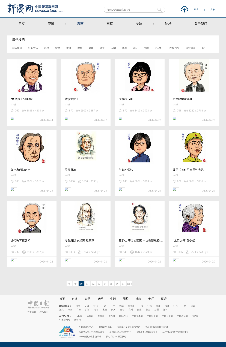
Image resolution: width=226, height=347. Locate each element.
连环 (135, 48)
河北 (95, 306)
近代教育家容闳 (20, 240)
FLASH (159, 48)
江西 (175, 306)
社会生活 (33, 48)
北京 (78, 306)
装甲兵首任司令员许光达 (188, 169)
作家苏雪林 (126, 169)
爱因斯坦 (70, 169)
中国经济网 (152, 316)
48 (69, 283)
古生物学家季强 (182, 99)
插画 (146, 48)
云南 (122, 309)
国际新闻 (17, 48)
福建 (167, 306)
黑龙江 (131, 306)
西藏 (139, 309)
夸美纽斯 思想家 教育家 (79, 240)
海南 (96, 309)
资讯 (51, 23)
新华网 (90, 316)
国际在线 (123, 316)
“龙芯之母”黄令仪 (184, 240)
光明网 (77, 319)
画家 (109, 23)
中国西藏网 (182, 316)
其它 (204, 48)
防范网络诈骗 (105, 327)
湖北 (61, 309)
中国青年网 (137, 316)
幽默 (124, 48)
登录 (196, 9)
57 (123, 283)
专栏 (151, 298)
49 (75, 283)
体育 (102, 48)
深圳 (165, 309)
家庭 (68, 48)
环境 (46, 48)
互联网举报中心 (86, 327)
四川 (113, 309)
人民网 (79, 316)
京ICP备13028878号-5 (147, 332)
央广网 (195, 316)
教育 (80, 48)
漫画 (80, 23)
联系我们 (44, 312)
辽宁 (113, 306)
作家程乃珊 (126, 99)
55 (111, 283)
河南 (193, 306)
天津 (87, 306)
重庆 (105, 309)
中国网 (101, 316)
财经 (57, 48)
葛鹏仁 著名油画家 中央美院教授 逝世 (142, 240)
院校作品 (174, 48)
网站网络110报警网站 (116, 336)
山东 (184, 306)
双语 (164, 298)
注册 (212, 9)
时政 (75, 298)
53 (99, 283)
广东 (79, 309)
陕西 (148, 309)
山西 (104, 306)
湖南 (70, 309)
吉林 (121, 306)
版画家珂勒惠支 (20, 169)
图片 (126, 298)
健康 (91, 48)
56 (117, 283)
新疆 (156, 309)
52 (93, 283)
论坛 (168, 23)
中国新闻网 (64, 319)
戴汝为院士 (72, 99)
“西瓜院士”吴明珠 (22, 99)
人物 (113, 48)
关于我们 (200, 23)
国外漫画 (190, 48)
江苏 (149, 306)
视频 (138, 298)
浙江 (158, 306)
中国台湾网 (167, 316)
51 (87, 283)
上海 (141, 306)
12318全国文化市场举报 (90, 336)
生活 (113, 298)
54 (105, 283)
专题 (139, 23)
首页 (22, 23)
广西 (87, 309)
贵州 (131, 309)
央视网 (111, 316)
